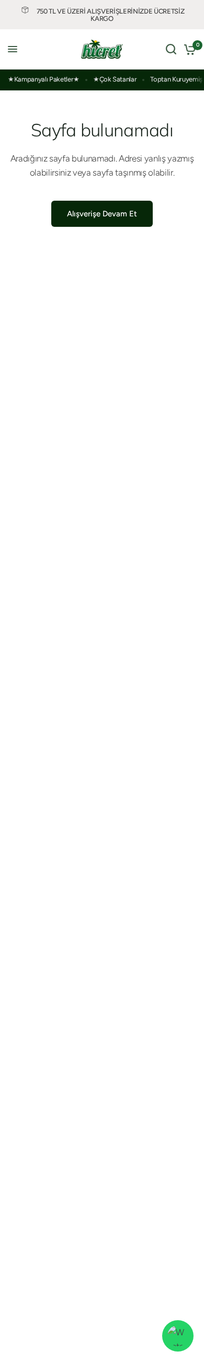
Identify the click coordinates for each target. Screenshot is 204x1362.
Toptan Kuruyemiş (176, 79)
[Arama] (171, 49)
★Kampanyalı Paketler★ (44, 79)
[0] (188, 49)
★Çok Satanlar (115, 79)
